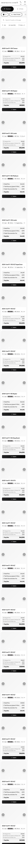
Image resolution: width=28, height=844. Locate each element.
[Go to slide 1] (9, 45)
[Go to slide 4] (16, 45)
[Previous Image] (3, 37)
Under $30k (13, 25)
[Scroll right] (25, 14)
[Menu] (25, 2)
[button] (17, 2)
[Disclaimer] (3, 56)
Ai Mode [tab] (21, 9)
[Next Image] (24, 37)
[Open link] (10, 51)
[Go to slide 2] (11, 45)
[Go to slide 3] (14, 45)
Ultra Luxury (23, 25)
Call (20, 4)
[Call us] (20, 2)
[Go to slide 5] (18, 45)
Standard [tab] (8, 9)
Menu (25, 4)
